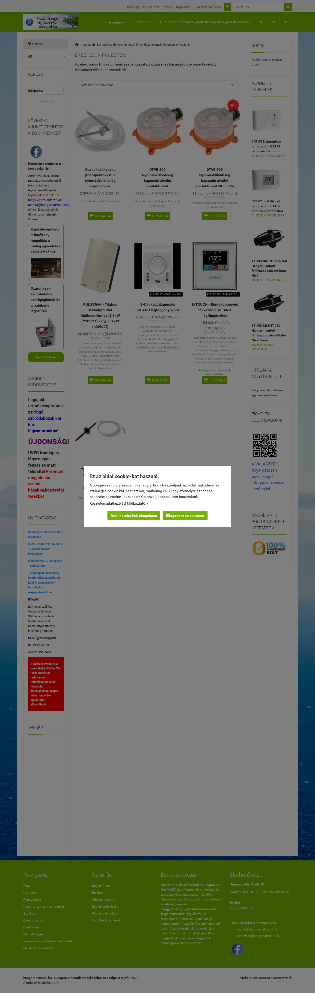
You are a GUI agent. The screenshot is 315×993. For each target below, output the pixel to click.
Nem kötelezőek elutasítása (134, 515)
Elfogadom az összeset (185, 515)
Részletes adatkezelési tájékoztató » (118, 503)
